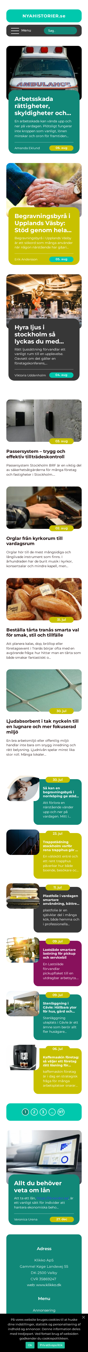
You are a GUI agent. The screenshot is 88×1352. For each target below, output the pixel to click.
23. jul (57, 833)
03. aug (61, 441)
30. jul (61, 711)
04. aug (61, 375)
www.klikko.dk (48, 1285)
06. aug (61, 148)
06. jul (58, 1049)
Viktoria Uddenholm (30, 375)
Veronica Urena (26, 1219)
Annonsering (44, 1310)
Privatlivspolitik (51, 1345)
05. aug (61, 259)
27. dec (61, 1219)
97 (61, 1112)
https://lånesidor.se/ (53, 1198)
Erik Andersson (26, 259)
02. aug (61, 528)
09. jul (58, 941)
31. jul (61, 620)
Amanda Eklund (27, 148)
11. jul (58, 887)
